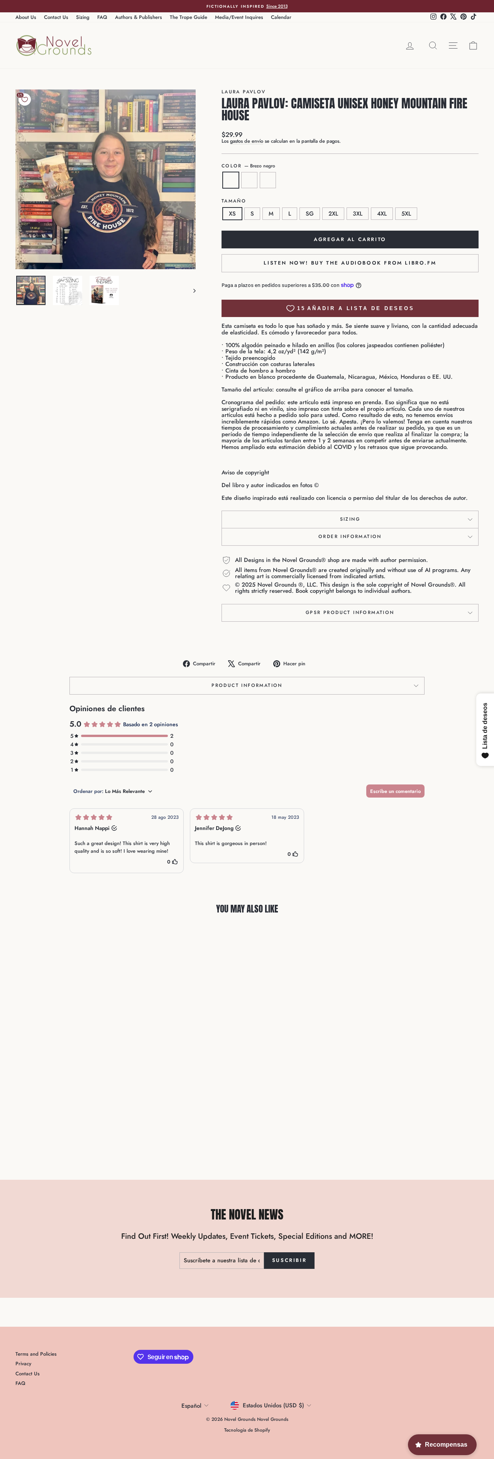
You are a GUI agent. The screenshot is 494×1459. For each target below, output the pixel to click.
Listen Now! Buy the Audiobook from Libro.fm (350, 262)
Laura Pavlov (244, 91)
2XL (333, 213)
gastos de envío (246, 141)
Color (248, 166)
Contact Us (56, 17)
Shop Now (70, 1088)
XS (232, 213)
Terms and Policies (36, 1354)
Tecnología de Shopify (247, 1430)
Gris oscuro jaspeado (268, 180)
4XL (382, 213)
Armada (249, 180)
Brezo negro (231, 180)
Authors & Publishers (138, 17)
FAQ (102, 17)
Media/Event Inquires (239, 17)
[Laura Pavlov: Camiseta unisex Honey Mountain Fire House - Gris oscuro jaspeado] (80, 1134)
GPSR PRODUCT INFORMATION (350, 612)
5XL (406, 213)
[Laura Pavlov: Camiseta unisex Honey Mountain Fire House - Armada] (70, 1134)
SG (310, 213)
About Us (25, 17)
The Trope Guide (188, 17)
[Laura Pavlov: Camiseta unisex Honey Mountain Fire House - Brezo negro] (59, 1134)
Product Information (247, 685)
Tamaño (234, 201)
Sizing (83, 17)
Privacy (23, 1363)
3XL (357, 213)
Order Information (350, 536)
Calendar (281, 17)
